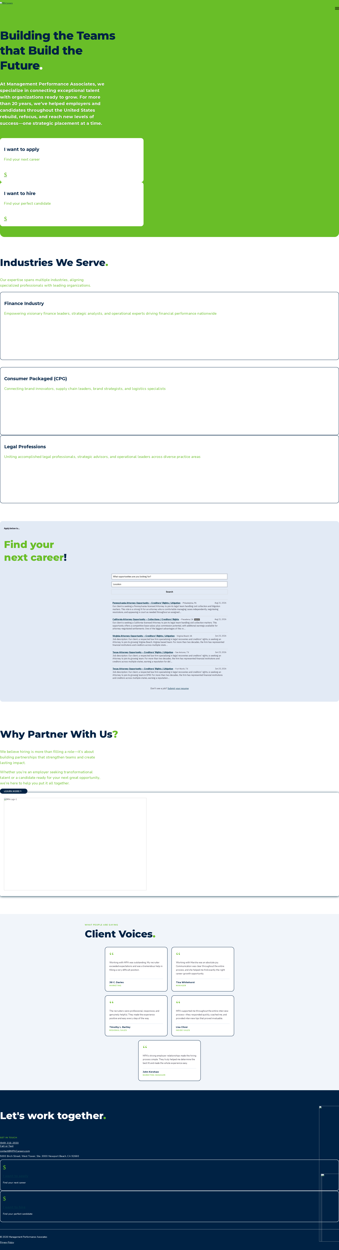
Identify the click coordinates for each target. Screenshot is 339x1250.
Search (5, 1243)
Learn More (12, 791)
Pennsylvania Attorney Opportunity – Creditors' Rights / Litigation (146, 603)
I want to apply (15, 1176)
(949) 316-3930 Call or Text (9, 1144)
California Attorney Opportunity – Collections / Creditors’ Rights (146, 619)
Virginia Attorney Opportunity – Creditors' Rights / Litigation (144, 636)
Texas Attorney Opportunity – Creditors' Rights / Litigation (143, 652)
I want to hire (14, 1207)
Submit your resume (178, 688)
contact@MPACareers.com (15, 1151)
